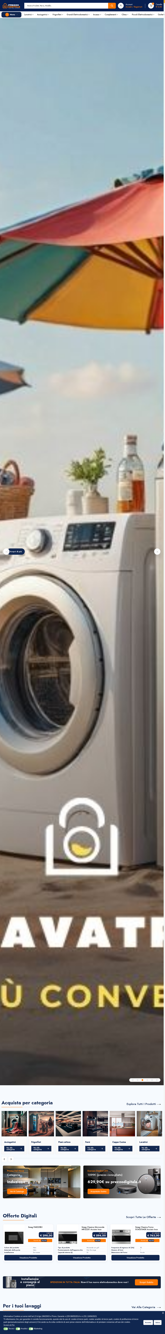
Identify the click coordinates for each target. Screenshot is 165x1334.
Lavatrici (28, 14)
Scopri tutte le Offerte (141, 1217)
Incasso (96, 14)
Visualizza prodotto (28, 1257)
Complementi (110, 14)
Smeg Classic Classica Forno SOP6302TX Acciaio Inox (93, 1228)
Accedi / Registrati (134, 6)
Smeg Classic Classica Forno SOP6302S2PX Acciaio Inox (144, 1228)
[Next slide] (11, 1159)
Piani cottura (8, 1142)
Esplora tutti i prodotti (141, 1104)
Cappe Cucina (63, 1142)
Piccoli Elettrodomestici (142, 14)
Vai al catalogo (17, 1191)
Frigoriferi (57, 14)
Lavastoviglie (116, 1142)
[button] (6, 1328)
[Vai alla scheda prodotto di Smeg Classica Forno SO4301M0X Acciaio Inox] (14, 1234)
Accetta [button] (148, 1322)
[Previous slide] (4, 1159)
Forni (31, 1142)
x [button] (163, 1313)
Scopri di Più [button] (9, 1325)
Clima (124, 14)
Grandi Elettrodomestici (77, 14)
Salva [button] (157, 1322)
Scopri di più (16, 551)
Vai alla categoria (144, 1307)
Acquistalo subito (98, 1191)
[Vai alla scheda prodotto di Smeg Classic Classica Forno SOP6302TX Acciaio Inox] (68, 1234)
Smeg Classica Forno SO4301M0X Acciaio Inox (39, 1228)
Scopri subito (146, 1282)
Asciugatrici (42, 14)
